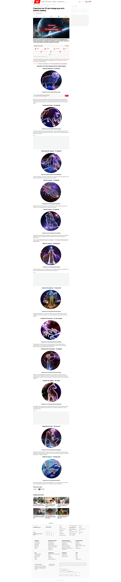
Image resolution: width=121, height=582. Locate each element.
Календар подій (61, 1)
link (46, 533)
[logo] (37, 2)
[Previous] (46, 54)
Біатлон (77, 557)
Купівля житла (64, 555)
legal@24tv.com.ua (70, 571)
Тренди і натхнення (65, 556)
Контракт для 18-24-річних (66, 545)
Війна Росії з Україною (52, 540)
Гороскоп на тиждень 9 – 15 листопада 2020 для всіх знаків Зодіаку (53, 63)
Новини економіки (79, 540)
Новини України (37, 543)
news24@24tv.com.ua (37, 527)
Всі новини (37, 540)
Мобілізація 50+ (64, 543)
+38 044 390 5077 (48, 527)
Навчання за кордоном (51, 559)
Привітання (54, 1)
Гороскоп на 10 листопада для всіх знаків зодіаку (48, 4)
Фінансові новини (78, 544)
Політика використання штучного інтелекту (72, 527)
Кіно (35, 552)
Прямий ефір (37, 544)
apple (67, 575)
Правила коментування (72, 533)
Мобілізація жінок (65, 544)
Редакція (60, 527)
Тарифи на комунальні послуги (80, 545)
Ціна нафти (77, 541)
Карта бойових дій (51, 543)
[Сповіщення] (83, 1)
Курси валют (78, 543)
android (61, 575)
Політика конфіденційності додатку (73, 530)
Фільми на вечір (37, 556)
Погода (36, 548)
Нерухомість (64, 552)
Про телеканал (61, 530)
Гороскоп (38, 4)
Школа (49, 555)
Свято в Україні (48, 1)
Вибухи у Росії (50, 548)
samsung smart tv (77, 575)
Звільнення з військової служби (67, 541)
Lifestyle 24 (34, 4)
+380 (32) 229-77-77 (64, 570)
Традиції (42, 1)
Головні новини (37, 541)
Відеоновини (37, 545)
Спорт (77, 552)
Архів (80, 530)
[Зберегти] (66, 16)
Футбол (77, 555)
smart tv (72, 575)
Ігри (79, 533)
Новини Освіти (51, 552)
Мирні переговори (51, 544)
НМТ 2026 (49, 556)
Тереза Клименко (39, 13)
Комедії (36, 557)
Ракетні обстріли (51, 541)
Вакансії (80, 527)
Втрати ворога (50, 549)
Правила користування (62, 535)
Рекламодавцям (61, 533)
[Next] (56, 54)
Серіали (36, 559)
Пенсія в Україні (78, 548)
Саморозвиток (50, 557)
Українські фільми (37, 555)
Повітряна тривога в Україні (52, 545)
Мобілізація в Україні (66, 540)
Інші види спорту (78, 559)
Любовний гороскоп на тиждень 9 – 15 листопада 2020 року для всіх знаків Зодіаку (50, 240)
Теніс (76, 556)
